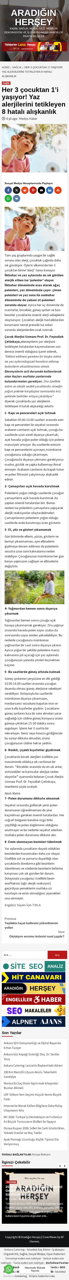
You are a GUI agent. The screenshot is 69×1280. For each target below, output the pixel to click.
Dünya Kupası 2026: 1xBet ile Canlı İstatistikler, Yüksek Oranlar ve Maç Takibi (34, 1130)
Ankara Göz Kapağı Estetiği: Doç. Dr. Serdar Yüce (31, 1056)
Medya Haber (28, 118)
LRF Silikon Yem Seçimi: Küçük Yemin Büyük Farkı (32, 1097)
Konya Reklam (41, 1154)
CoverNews (50, 1237)
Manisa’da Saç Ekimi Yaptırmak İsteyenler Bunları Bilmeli (31, 1085)
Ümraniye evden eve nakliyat (23, 1258)
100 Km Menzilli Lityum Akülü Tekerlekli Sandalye (30, 1074)
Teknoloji (11, 1182)
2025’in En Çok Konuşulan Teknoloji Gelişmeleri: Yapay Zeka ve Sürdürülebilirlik (34, 1190)
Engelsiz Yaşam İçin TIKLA (23, 905)
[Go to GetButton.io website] (9, 1276)
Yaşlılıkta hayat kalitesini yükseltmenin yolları (31, 923)
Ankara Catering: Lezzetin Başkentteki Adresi (33, 1065)
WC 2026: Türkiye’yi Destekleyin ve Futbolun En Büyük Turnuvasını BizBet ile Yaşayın (33, 1119)
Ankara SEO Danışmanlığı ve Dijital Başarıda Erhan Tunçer (32, 1045)
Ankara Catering (14, 1249)
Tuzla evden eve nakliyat (28, 1263)
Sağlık (6, 83)
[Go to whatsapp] (8, 1269)
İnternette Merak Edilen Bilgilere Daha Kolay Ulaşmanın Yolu (33, 1108)
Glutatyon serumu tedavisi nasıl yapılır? (36, 934)
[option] (34, 1196)
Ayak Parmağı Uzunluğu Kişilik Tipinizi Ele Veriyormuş (31, 1141)
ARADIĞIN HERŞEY (33, 17)
